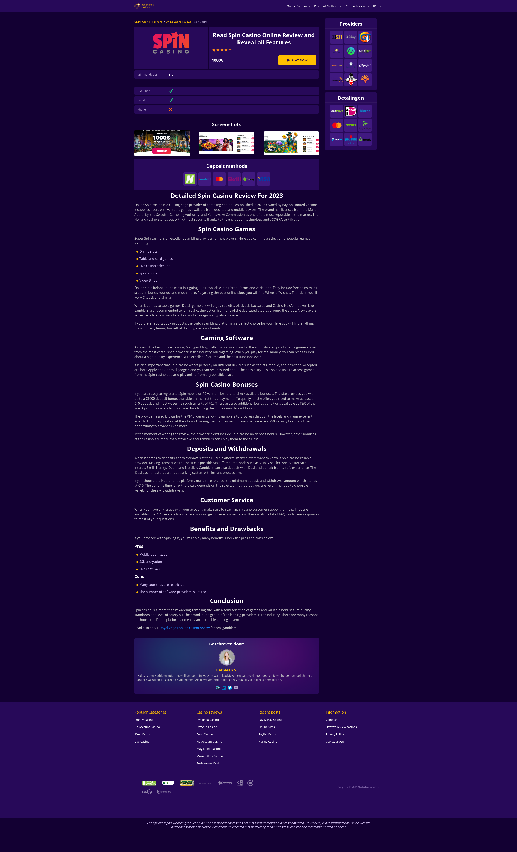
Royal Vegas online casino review (185, 628)
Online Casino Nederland (148, 21)
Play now (300, 60)
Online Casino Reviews (178, 21)
